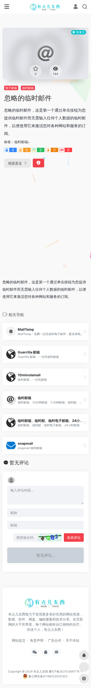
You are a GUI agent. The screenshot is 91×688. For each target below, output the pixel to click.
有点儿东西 (40, 671)
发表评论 (74, 537)
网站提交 (18, 640)
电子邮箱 (11, 88)
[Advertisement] (45, 221)
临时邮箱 (28, 88)
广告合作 (54, 640)
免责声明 (36, 640)
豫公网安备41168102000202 (47, 676)
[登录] (75, 7)
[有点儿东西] (45, 7)
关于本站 (72, 640)
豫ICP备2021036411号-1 (66, 671)
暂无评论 (19, 463)
